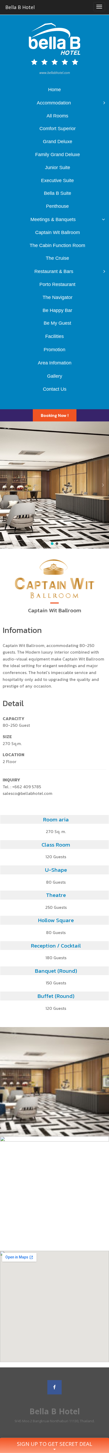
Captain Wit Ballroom (57, 232)
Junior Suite (57, 167)
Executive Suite (57, 180)
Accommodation (54, 102)
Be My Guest (57, 323)
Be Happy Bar (57, 310)
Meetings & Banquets (53, 219)
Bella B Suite (57, 193)
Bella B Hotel (20, 7)
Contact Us (54, 389)
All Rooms (57, 115)
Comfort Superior (57, 128)
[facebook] (54, 1387)
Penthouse (57, 206)
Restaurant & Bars (53, 271)
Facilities (54, 336)
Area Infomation (54, 363)
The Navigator (57, 297)
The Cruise (57, 258)
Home (54, 89)
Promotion (54, 349)
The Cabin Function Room (57, 245)
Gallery (54, 376)
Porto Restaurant (57, 284)
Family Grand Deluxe (57, 154)
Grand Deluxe (57, 141)
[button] (54, 415)
